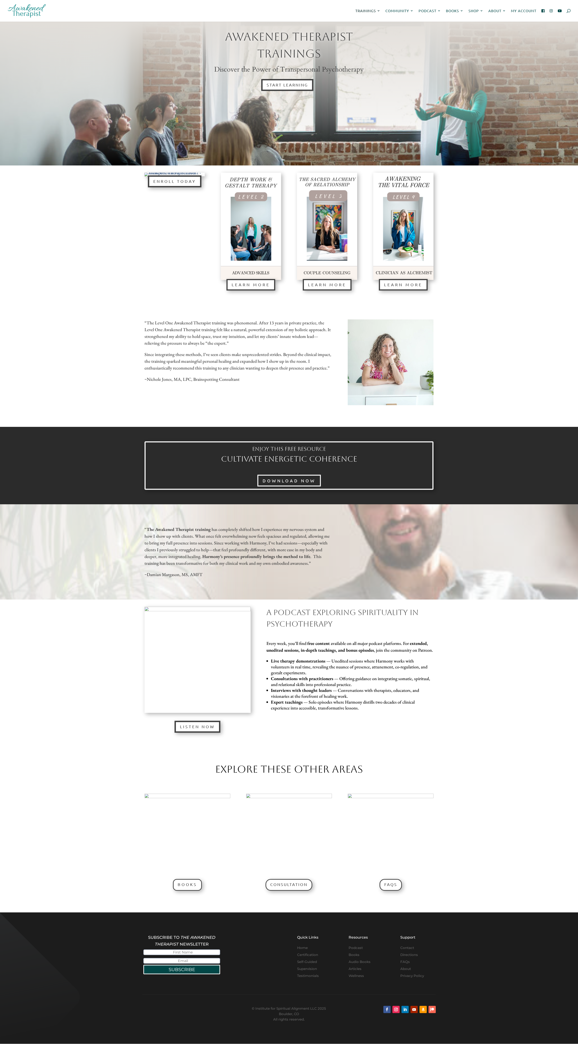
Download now (289, 480)
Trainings (365, 11)
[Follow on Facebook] (387, 1009)
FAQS (390, 884)
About (494, 11)
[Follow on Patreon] (432, 1009)
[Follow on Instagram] (396, 1009)
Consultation (289, 884)
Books (452, 11)
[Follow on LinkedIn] (405, 1009)
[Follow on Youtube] (414, 1009)
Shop (473, 11)
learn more (251, 284)
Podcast (427, 11)
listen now (197, 726)
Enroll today (174, 181)
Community (397, 11)
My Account (523, 11)
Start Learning (287, 84)
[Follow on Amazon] (423, 1009)
